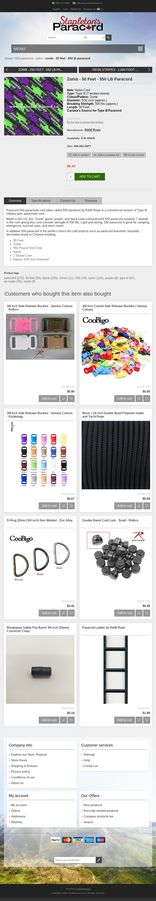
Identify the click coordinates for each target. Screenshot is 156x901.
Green (63, 278)
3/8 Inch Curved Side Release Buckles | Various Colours (114, 307)
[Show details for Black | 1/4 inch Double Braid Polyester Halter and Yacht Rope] (115, 455)
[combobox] (73, 38)
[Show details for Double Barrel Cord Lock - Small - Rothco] (115, 562)
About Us (17, 783)
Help (87, 760)
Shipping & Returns (24, 766)
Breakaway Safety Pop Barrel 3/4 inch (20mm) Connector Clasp (38, 629)
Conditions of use (23, 777)
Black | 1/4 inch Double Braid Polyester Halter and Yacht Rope (113, 414)
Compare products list (98, 816)
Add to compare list (108, 155)
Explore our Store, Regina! (29, 754)
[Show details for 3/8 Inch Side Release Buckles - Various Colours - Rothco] (40, 348)
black (46, 278)
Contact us (91, 766)
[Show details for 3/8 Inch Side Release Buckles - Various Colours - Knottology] (40, 455)
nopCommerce (84, 889)
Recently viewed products (101, 810)
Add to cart (89, 176)
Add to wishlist (81, 155)
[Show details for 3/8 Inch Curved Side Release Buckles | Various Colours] (115, 348)
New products (93, 805)
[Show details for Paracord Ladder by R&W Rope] (115, 669)
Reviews (91, 200)
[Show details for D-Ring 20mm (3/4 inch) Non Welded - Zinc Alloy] (40, 562)
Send (99, 860)
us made (10, 281)
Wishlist (16, 822)
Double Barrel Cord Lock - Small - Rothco (110, 520)
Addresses (18, 816)
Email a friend (136, 155)
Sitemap (89, 754)
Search (108, 38)
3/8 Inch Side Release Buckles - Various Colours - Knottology (39, 414)
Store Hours (19, 760)
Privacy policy (20, 771)
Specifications (40, 200)
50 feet (30, 278)
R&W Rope (93, 130)
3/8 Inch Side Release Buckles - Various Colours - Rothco (39, 307)
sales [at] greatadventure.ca (89, 3)
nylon (92, 278)
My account (18, 805)
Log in (65, 9)
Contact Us (67, 200)
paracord (10, 278)
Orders (15, 810)
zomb (27, 281)
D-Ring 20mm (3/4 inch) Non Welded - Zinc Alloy (39, 520)
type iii (124, 278)
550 (78, 278)
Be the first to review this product (85, 122)
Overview (15, 200)
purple (109, 278)
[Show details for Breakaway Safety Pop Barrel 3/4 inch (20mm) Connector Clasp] (40, 669)
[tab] (15, 200)
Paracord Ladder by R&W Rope (103, 627)
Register (56, 9)
